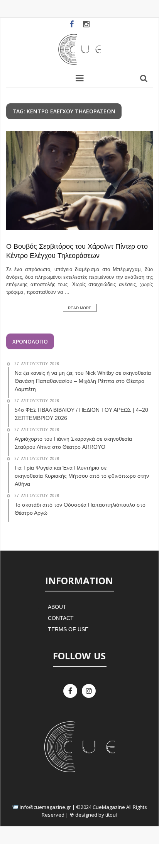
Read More (79, 308)
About (57, 607)
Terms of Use (68, 629)
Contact (61, 618)
